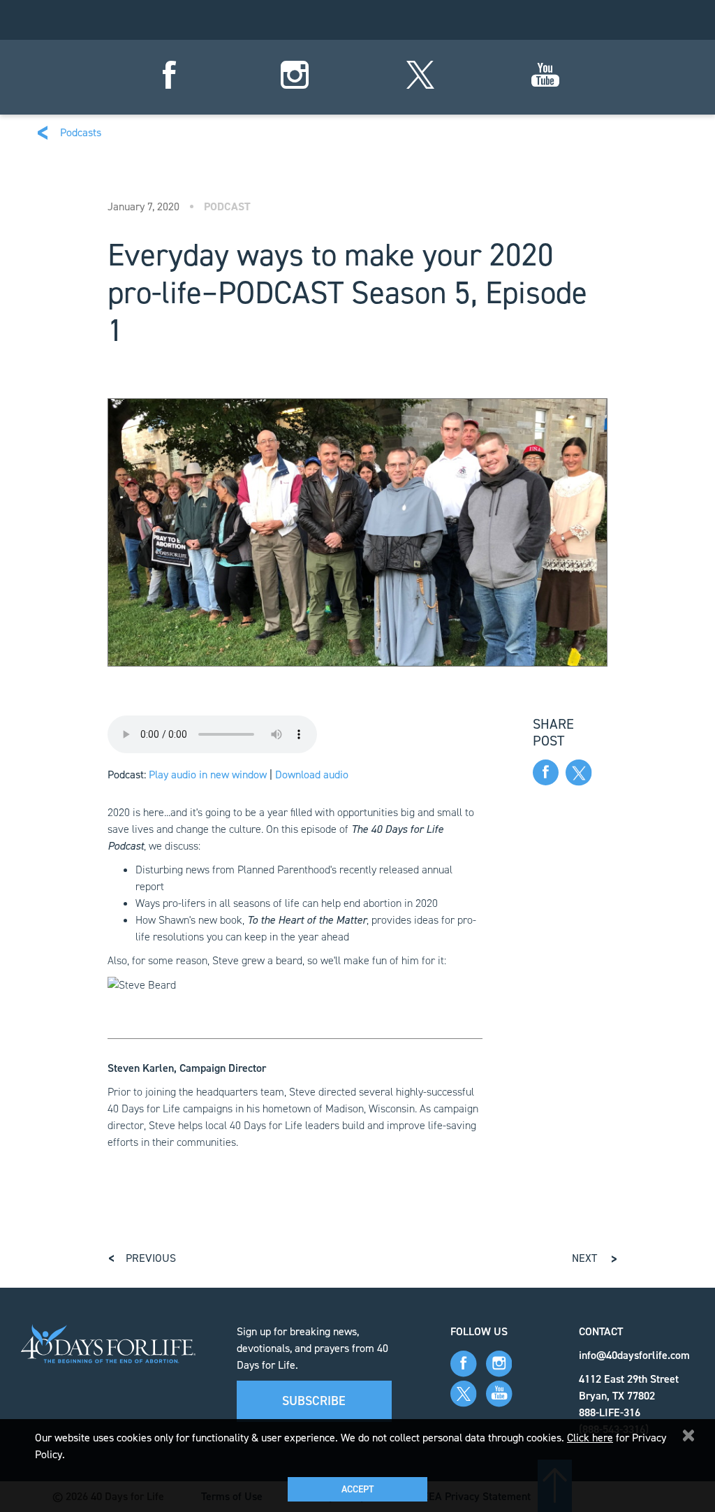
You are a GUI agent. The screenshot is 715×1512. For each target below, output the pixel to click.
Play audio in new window (208, 774)
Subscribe (314, 1401)
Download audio (311, 774)
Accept (357, 1489)
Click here (590, 1437)
